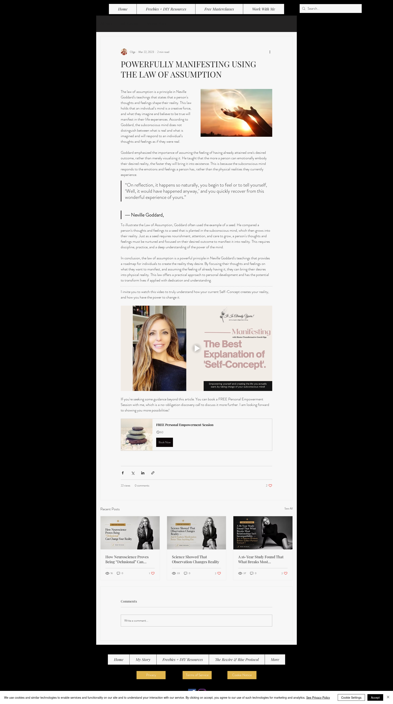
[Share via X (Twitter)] (133, 473)
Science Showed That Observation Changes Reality (195, 559)
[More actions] (269, 51)
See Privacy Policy (318, 697)
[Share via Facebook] (123, 473)
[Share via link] (153, 473)
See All (289, 508)
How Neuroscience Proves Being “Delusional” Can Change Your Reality (127, 559)
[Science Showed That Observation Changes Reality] (196, 532)
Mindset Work (156, 23)
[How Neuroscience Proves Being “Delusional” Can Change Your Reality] (130, 532)
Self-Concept (129, 23)
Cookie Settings (351, 697)
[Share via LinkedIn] (143, 473)
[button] (219, 9)
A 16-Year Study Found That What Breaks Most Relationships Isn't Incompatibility (260, 559)
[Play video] (196, 348)
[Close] (388, 697)
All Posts (106, 23)
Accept (375, 697)
